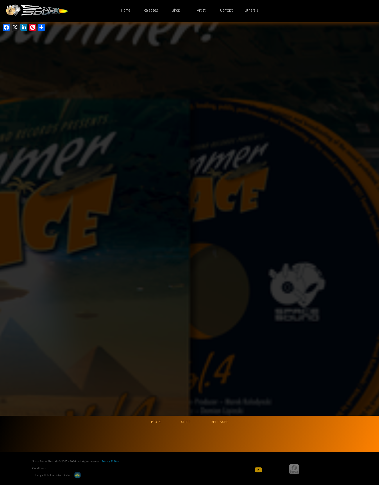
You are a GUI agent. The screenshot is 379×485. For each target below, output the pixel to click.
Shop (176, 10)
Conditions (39, 468)
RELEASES (219, 422)
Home (125, 10)
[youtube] (258, 469)
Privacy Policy (110, 461)
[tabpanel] (105, 461)
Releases (151, 10)
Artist (201, 10)
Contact (226, 10)
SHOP (185, 422)
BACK (156, 422)
